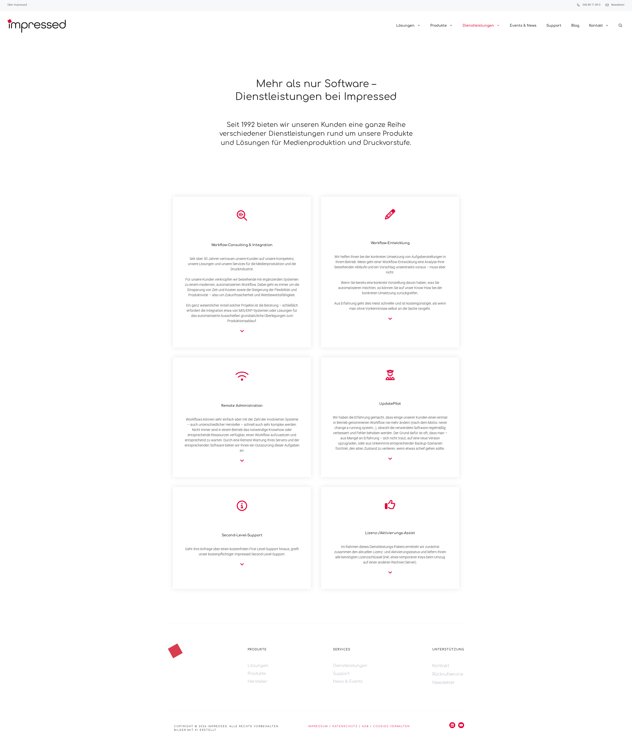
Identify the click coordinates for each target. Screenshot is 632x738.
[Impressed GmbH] (36, 26)
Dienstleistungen (478, 25)
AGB (365, 726)
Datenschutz (345, 726)
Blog (575, 25)
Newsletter (618, 4)
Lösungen (405, 25)
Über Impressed (17, 4)
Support (553, 25)
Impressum (318, 726)
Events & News (523, 25)
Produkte (438, 25)
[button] (620, 25)
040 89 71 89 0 (591, 4)
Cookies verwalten (391, 726)
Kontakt (596, 25)
